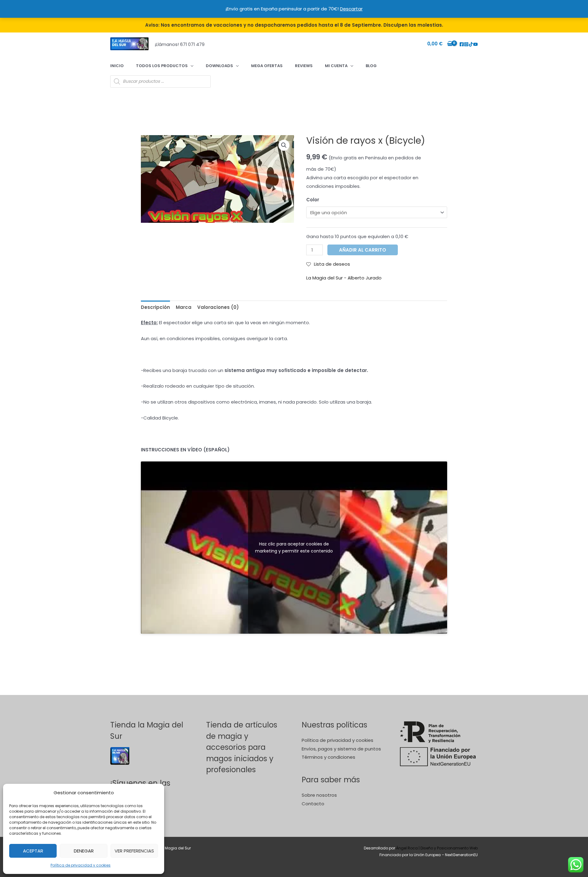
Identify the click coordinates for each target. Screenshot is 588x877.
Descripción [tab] (155, 307)
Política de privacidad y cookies (81, 865)
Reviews (304, 66)
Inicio (117, 66)
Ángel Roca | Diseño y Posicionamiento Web (437, 848)
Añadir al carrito (362, 250)
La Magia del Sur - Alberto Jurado (344, 278)
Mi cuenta (336, 66)
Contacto (313, 803)
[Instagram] (466, 44)
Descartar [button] (351, 9)
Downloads (219, 66)
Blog (371, 66)
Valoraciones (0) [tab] (218, 307)
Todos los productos (162, 66)
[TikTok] (471, 44)
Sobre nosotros (319, 795)
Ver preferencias (134, 851)
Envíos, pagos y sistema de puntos (341, 749)
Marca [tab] (183, 307)
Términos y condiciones (328, 757)
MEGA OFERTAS (267, 66)
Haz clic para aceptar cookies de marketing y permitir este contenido (294, 547)
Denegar (84, 851)
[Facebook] (461, 44)
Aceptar (33, 851)
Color (312, 199)
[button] (283, 145)
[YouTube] (475, 44)
